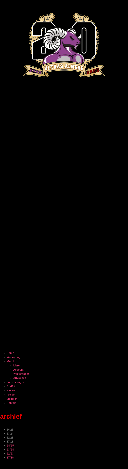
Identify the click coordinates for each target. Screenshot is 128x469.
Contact (11, 403)
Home (10, 353)
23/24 (10, 433)
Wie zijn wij (13, 357)
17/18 (10, 441)
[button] (64, 222)
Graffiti (11, 386)
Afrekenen (19, 378)
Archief (11, 394)
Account (18, 369)
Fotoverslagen (15, 382)
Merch (10, 361)
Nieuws (11, 390)
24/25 (10, 429)
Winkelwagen (21, 373)
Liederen (12, 398)
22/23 (10, 437)
